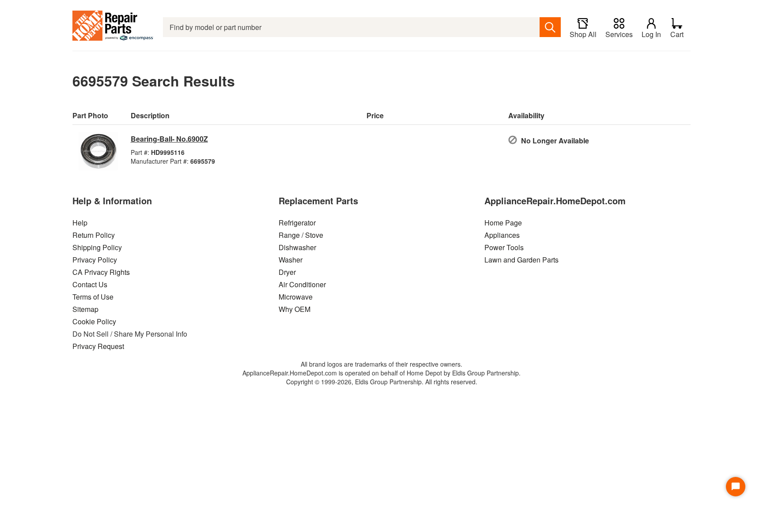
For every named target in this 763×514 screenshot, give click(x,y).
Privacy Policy (94, 260)
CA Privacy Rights (101, 272)
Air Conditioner (302, 284)
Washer (290, 260)
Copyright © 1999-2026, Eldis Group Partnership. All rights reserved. (381, 381)
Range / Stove (301, 235)
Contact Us (89, 284)
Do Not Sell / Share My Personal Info (129, 334)
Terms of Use (92, 297)
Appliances (502, 235)
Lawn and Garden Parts (521, 260)
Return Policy (93, 235)
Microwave (296, 297)
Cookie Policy (94, 321)
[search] (550, 27)
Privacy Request (98, 346)
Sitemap (85, 309)
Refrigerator (297, 223)
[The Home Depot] (113, 27)
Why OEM (294, 309)
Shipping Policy (97, 247)
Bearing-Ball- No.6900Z (169, 139)
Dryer (287, 272)
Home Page (503, 223)
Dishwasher (297, 247)
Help (79, 223)
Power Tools (504, 247)
